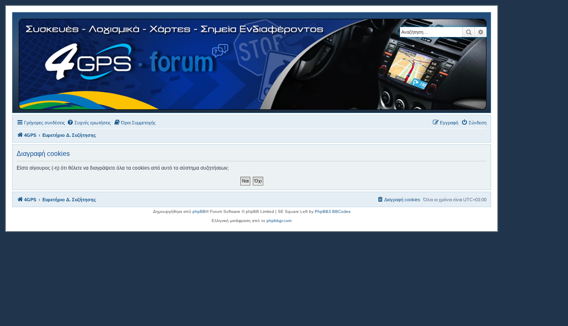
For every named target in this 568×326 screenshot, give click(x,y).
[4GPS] (253, 63)
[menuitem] (89, 123)
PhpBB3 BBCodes (333, 211)
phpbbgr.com (279, 220)
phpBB (199, 211)
